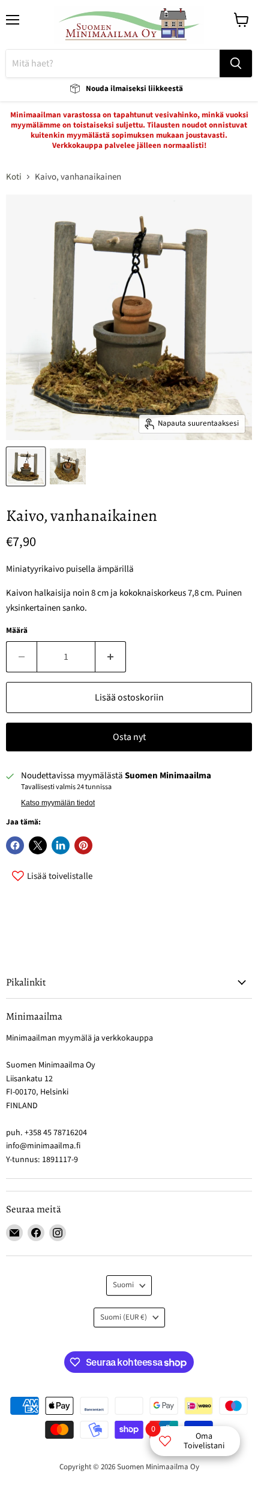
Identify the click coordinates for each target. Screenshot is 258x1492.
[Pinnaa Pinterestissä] (83, 845)
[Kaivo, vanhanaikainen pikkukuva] (26, 466)
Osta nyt (129, 737)
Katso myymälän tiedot (58, 803)
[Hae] (236, 63)
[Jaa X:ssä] (38, 845)
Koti (14, 177)
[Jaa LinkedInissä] (61, 845)
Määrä (17, 630)
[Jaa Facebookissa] (15, 845)
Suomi (123, 1284)
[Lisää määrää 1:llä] (110, 656)
